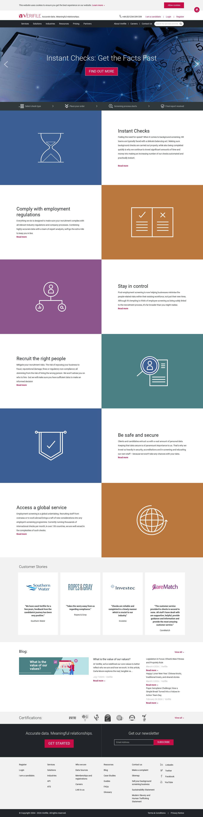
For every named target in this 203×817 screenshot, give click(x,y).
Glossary (108, 792)
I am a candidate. (27, 775)
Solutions (37, 23)
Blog (106, 770)
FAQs (106, 786)
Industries (50, 23)
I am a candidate (153, 17)
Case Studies (110, 775)
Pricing (76, 23)
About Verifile (120, 23)
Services (25, 23)
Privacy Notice (177, 813)
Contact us (137, 764)
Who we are (80, 764)
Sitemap (136, 775)
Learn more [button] (97, 5)
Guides (107, 781)
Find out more (101, 71)
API (49, 781)
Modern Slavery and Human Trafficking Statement (141, 798)
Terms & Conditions (157, 813)
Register (180, 16)
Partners (88, 23)
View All (178, 652)
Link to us (79, 790)
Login (168, 16)
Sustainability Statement (143, 790)
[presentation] (6, 64)
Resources (64, 23)
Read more (123, 166)
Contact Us (147, 23)
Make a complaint (140, 770)
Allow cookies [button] (174, 5)
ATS (49, 786)
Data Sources (81, 770)
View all (178, 718)
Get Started (59, 743)
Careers (134, 23)
